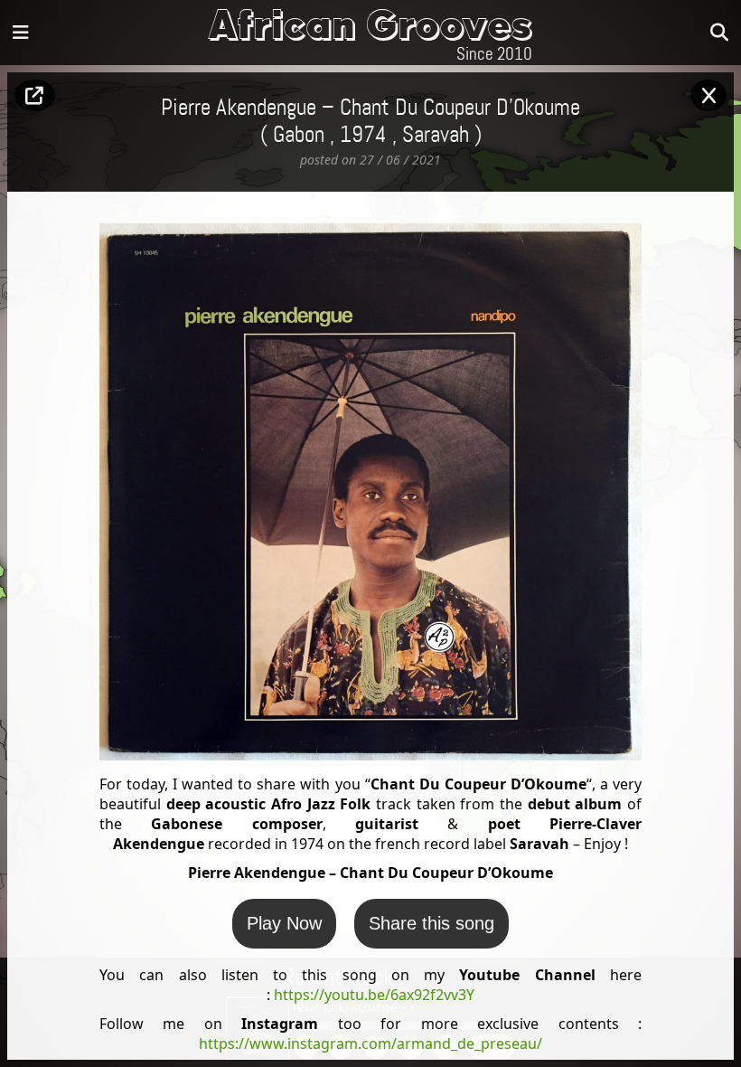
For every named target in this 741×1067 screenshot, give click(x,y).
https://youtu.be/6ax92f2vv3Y (374, 995)
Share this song (431, 923)
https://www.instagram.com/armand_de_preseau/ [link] (370, 1043)
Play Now (284, 923)
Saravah (435, 135)
